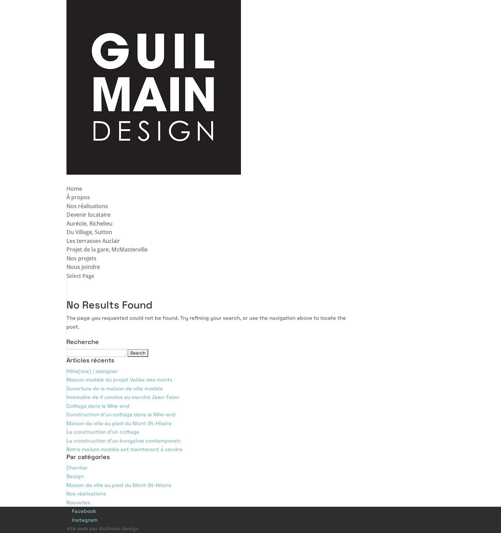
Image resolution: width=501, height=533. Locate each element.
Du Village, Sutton (89, 232)
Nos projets (81, 258)
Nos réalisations (87, 206)
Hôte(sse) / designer (92, 371)
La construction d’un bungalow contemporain (123, 440)
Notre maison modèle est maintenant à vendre (124, 449)
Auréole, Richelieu (89, 223)
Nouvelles (78, 502)
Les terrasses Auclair (93, 241)
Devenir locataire (88, 214)
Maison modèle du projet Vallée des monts (119, 379)
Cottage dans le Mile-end (98, 406)
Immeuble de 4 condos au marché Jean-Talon (122, 397)
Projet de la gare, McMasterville (107, 249)
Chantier (77, 467)
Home (74, 188)
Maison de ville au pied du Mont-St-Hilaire (118, 423)
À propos (78, 197)
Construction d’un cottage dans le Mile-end (121, 414)
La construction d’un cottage (102, 432)
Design (75, 476)
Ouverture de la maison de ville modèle (114, 388)
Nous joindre (83, 267)
